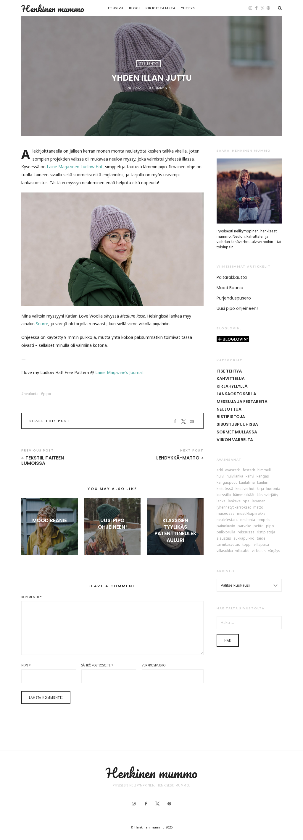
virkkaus (259, 551)
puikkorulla (226, 532)
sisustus (224, 538)
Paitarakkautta (232, 277)
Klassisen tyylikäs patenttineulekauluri (175, 530)
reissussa (246, 532)
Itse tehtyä (149, 63)
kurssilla (224, 495)
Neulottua (229, 409)
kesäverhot (245, 489)
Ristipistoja (231, 417)
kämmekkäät (243, 495)
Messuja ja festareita (242, 401)
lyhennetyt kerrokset (234, 507)
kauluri (262, 482)
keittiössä (225, 489)
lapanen (258, 501)
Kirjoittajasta (160, 8)
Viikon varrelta (235, 440)
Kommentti (31, 597)
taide (261, 538)
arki (220, 470)
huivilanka (235, 476)
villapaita (261, 544)
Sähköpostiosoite (97, 665)
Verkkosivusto (154, 665)
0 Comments (159, 88)
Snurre (42, 323)
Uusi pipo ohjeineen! (112, 523)
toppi (247, 544)
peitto (259, 526)
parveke (244, 526)
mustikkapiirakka (251, 513)
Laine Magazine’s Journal (119, 372)
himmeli (264, 470)
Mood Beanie (49, 520)
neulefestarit (227, 520)
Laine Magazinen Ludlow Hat (75, 166)
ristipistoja (266, 532)
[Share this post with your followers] (183, 421)
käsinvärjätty (267, 495)
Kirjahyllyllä (232, 386)
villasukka (225, 551)
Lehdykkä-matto (177, 458)
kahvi (250, 476)
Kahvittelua (231, 378)
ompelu (263, 520)
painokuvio (226, 526)
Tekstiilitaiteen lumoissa (42, 460)
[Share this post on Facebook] (175, 421)
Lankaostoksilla (236, 394)
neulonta (31, 394)
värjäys (274, 551)
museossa (226, 513)
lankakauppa (238, 501)
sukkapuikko (243, 538)
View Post (50, 530)
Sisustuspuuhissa (237, 424)
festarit (249, 470)
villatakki (242, 551)
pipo (47, 394)
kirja (260, 489)
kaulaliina (247, 482)
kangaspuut (227, 482)
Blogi (134, 8)
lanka (221, 501)
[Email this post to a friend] (191, 421)
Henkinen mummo (52, 8)
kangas (263, 476)
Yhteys (188, 8)
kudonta (273, 489)
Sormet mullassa (237, 432)
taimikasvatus (228, 544)
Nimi (26, 665)
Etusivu (115, 8)
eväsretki (233, 470)
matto (258, 507)
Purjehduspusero (234, 298)
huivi (220, 476)
